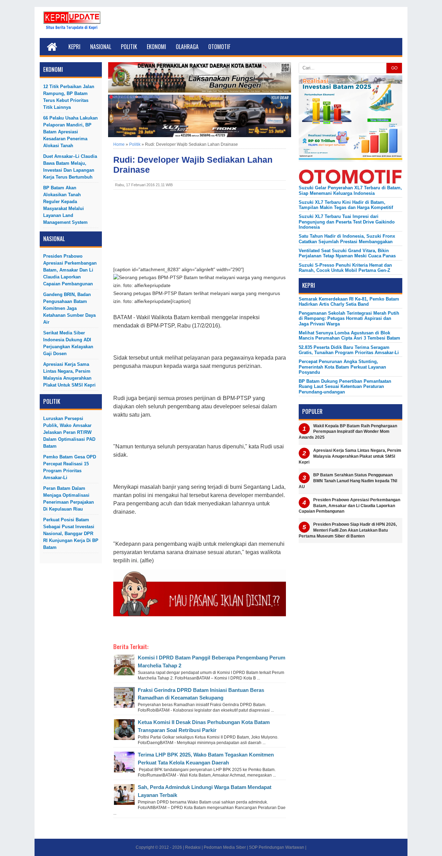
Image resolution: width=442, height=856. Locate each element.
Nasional (100, 46)
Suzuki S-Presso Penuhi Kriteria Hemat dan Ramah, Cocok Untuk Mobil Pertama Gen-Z (345, 268)
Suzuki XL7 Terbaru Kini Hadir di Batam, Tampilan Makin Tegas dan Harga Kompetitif (346, 205)
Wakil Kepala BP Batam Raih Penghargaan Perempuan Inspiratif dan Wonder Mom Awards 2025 (348, 432)
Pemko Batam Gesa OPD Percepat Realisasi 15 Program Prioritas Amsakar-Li (69, 467)
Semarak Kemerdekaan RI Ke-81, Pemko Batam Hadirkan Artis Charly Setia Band (349, 301)
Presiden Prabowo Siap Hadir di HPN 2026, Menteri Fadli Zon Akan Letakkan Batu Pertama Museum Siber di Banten (348, 530)
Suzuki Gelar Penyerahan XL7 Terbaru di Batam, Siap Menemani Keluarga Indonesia (350, 190)
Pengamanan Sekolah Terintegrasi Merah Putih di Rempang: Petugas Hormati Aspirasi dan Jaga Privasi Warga (349, 318)
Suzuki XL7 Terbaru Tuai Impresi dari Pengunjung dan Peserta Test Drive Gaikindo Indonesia (347, 222)
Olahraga (187, 46)
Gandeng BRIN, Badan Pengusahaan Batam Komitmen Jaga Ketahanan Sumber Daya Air (69, 308)
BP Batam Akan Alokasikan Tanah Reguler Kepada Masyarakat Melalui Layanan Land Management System (65, 205)
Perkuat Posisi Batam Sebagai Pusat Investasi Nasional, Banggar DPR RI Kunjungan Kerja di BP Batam (70, 533)
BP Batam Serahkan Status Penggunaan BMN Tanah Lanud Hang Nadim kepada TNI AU (348, 481)
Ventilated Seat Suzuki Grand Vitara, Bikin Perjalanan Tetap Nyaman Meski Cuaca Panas (347, 253)
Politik (129, 46)
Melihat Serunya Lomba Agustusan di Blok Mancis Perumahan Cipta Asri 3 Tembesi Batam (349, 335)
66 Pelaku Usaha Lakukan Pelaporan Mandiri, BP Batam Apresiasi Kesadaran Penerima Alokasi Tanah (70, 131)
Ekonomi (156, 46)
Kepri (74, 46)
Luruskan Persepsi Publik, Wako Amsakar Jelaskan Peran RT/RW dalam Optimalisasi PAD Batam (69, 432)
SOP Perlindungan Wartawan (276, 847)
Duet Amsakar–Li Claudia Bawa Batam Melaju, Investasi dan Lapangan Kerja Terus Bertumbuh (70, 167)
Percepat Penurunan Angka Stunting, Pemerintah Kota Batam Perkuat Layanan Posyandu (342, 367)
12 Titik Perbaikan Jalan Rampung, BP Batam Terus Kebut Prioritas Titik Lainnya (68, 97)
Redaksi (193, 847)
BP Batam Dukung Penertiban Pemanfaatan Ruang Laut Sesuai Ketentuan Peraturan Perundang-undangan (345, 386)
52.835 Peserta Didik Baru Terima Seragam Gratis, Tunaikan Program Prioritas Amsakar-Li (349, 350)
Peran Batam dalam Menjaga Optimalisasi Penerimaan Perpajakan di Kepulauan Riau (68, 499)
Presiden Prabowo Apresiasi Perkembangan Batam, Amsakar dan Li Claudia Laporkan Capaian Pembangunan (70, 270)
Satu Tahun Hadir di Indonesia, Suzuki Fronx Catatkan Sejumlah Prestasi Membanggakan (347, 239)
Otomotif (219, 46)
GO (394, 68)
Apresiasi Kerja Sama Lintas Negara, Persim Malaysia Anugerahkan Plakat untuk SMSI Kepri (69, 375)
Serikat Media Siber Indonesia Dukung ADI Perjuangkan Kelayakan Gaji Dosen (68, 343)
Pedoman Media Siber (225, 847)
